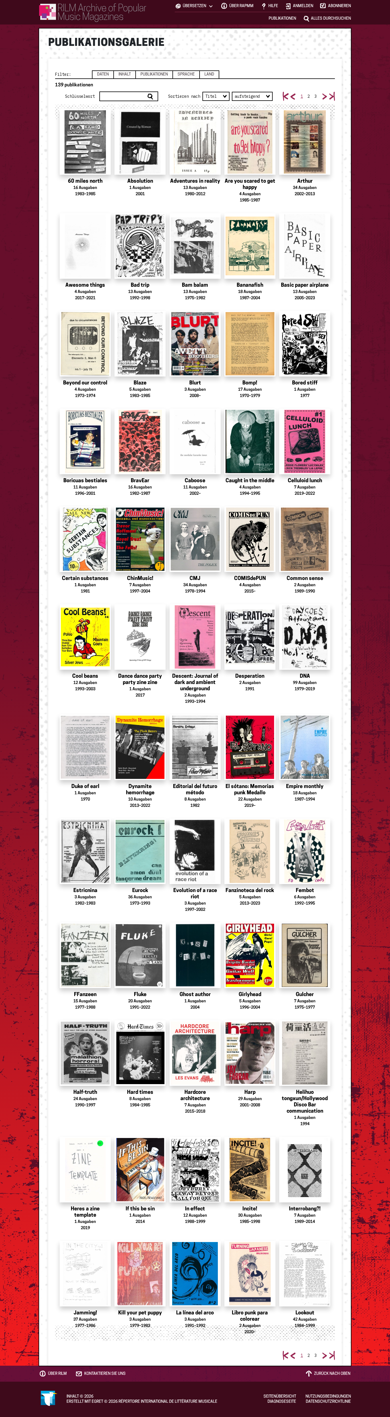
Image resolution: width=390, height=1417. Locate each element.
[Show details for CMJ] (195, 539)
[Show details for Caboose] (195, 441)
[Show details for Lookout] (304, 1273)
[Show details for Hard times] (140, 1053)
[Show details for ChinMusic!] (140, 539)
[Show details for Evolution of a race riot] (195, 851)
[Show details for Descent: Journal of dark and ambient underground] (195, 637)
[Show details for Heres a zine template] (85, 1169)
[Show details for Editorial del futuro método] (195, 747)
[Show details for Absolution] (140, 142)
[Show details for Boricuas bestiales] (85, 441)
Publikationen (282, 19)
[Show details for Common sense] (304, 539)
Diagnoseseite (282, 1402)
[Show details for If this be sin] (140, 1169)
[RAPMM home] (92, 12)
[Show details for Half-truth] (85, 1053)
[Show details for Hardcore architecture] (195, 1053)
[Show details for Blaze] (140, 343)
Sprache (186, 74)
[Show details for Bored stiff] (304, 343)
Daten (103, 74)
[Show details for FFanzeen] (85, 955)
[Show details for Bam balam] (195, 246)
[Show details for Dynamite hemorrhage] (140, 747)
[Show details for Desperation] (250, 637)
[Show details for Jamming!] (85, 1273)
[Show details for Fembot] (304, 851)
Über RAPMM (241, 6)
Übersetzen (194, 6)
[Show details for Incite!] (250, 1169)
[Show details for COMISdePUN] (250, 539)
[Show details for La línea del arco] (195, 1273)
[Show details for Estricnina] (85, 851)
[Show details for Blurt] (195, 343)
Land (209, 74)
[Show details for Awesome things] (85, 246)
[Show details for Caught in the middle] (250, 441)
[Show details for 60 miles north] (85, 142)
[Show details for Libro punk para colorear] (250, 1273)
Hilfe (273, 6)
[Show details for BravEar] (140, 441)
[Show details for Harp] (250, 1053)
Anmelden (303, 6)
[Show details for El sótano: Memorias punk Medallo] (250, 747)
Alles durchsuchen (331, 19)
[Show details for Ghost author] (195, 955)
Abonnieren (339, 6)
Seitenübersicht (280, 1396)
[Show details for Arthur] (304, 142)
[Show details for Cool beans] (85, 637)
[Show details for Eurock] (140, 851)
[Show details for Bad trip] (140, 246)
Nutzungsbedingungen (328, 1396)
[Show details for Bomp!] (250, 343)
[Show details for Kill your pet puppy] (140, 1273)
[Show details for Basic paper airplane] (304, 246)
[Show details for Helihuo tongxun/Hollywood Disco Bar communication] (304, 1053)
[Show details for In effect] (195, 1169)
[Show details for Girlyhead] (250, 955)
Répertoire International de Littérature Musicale (167, 1402)
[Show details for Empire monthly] (304, 747)
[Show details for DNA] (304, 637)
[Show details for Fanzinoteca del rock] (250, 851)
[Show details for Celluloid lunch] (304, 441)
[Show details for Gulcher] (304, 955)
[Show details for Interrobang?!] (304, 1169)
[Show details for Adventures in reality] (195, 142)
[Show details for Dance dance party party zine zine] (140, 637)
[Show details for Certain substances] (85, 539)
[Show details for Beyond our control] (85, 343)
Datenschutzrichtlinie (328, 1402)
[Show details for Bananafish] (250, 246)
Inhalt (124, 74)
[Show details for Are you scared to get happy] (250, 142)
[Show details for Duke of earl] (85, 747)
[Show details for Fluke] (140, 955)
